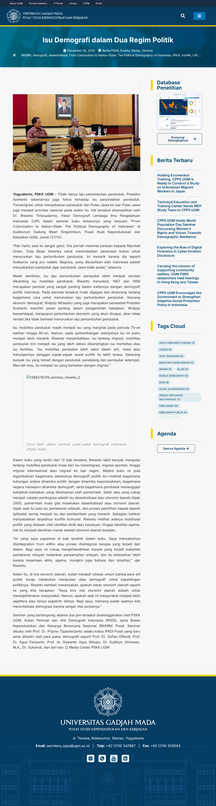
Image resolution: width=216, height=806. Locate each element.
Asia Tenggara (171, 356)
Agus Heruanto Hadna (177, 342)
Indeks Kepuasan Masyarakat (171, 397)
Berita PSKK (110, 50)
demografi (40, 55)
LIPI (195, 55)
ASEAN (165, 349)
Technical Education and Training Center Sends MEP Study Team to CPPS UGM (179, 206)
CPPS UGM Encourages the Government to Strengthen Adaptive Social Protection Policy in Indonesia (179, 299)
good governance (174, 389)
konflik (186, 55)
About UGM (16, 3)
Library (73, 3)
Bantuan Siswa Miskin (176, 362)
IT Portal (58, 3)
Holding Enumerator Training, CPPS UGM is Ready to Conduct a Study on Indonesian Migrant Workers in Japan (178, 183)
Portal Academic (38, 3)
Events (125, 50)
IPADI (176, 55)
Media (135, 50)
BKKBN (26, 55)
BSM (164, 382)
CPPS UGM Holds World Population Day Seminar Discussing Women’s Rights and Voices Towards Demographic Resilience (179, 228)
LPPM (86, 3)
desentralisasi (58, 55)
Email (99, 3)
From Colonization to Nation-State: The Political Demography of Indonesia (120, 55)
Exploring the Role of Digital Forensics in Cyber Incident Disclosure (179, 251)
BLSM (182, 369)
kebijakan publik (173, 412)
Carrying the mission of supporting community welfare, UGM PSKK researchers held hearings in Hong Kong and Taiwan (178, 274)
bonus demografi (173, 375)
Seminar (147, 50)
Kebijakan (168, 405)
